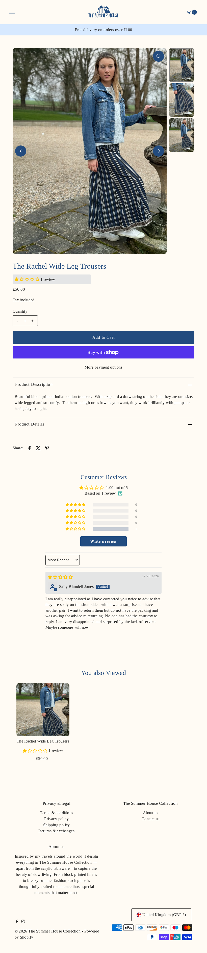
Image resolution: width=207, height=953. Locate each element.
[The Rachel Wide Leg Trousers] (42, 709)
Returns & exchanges (56, 831)
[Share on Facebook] (29, 447)
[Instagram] (23, 922)
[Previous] (20, 151)
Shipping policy (56, 825)
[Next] (158, 151)
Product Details (29, 424)
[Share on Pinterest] (47, 447)
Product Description (34, 384)
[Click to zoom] (158, 56)
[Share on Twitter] (38, 447)
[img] (60, 577)
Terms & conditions (56, 813)
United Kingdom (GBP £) (164, 915)
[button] (27, 279)
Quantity (20, 311)
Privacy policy (56, 819)
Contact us (151, 819)
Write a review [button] (103, 541)
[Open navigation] (12, 12)
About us (150, 813)
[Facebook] (17, 922)
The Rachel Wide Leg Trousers (43, 741)
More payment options (103, 367)
